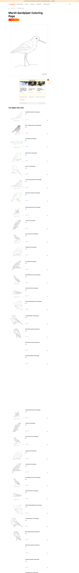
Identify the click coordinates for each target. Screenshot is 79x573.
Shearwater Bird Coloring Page (31, 288)
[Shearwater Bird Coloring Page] (17, 292)
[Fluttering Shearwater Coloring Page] (17, 211)
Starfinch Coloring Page (30, 220)
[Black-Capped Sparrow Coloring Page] (17, 129)
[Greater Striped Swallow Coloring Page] (17, 184)
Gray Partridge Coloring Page (31, 396)
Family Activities (19, 4)
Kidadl (9, 8)
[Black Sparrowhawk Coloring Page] (17, 346)
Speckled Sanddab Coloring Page (32, 355)
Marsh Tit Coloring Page (30, 166)
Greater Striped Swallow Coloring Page (33, 179)
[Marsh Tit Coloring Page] (17, 170)
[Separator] (48, 80)
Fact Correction (42, 103)
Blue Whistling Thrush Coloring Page (32, 274)
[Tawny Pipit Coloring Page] (17, 266)
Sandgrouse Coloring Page (30, 247)
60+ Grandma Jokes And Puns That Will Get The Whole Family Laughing (37, 1)
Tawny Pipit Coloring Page (30, 261)
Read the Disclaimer (24, 103)
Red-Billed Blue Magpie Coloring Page (33, 409)
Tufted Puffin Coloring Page (31, 383)
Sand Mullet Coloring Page (30, 138)
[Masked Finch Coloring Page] (17, 157)
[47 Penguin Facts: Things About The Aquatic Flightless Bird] (24, 83)
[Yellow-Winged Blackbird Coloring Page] (17, 305)
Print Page (14, 19)
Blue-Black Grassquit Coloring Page (32, 192)
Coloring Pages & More (23, 96)
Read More (53, 1)
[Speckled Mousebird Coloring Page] (17, 116)
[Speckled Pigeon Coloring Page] (17, 374)
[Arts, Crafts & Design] (26, 113)
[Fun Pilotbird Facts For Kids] (32, 83)
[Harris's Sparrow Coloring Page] (17, 238)
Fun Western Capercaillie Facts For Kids (40, 89)
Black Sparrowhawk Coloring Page (32, 342)
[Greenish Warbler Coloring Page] (17, 320)
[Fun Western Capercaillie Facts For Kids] (41, 83)
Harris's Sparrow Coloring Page (31, 233)
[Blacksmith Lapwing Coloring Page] (17, 333)
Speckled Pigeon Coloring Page (31, 370)
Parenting (32, 4)
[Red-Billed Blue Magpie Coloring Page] (17, 414)
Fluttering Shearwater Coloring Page (32, 207)
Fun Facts (26, 4)
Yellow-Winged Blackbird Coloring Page (33, 301)
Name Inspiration (46, 4)
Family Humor (38, 4)
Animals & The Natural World (40, 96)
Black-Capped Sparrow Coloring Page (33, 125)
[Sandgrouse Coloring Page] (17, 251)
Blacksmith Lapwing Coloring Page (32, 329)
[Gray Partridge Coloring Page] (17, 401)
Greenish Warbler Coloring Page (32, 315)
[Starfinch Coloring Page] (17, 225)
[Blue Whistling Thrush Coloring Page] (17, 279)
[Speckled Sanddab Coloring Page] (17, 360)
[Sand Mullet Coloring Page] (17, 143)
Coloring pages (22, 99)
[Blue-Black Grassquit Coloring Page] (17, 197)
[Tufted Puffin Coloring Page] (17, 387)
